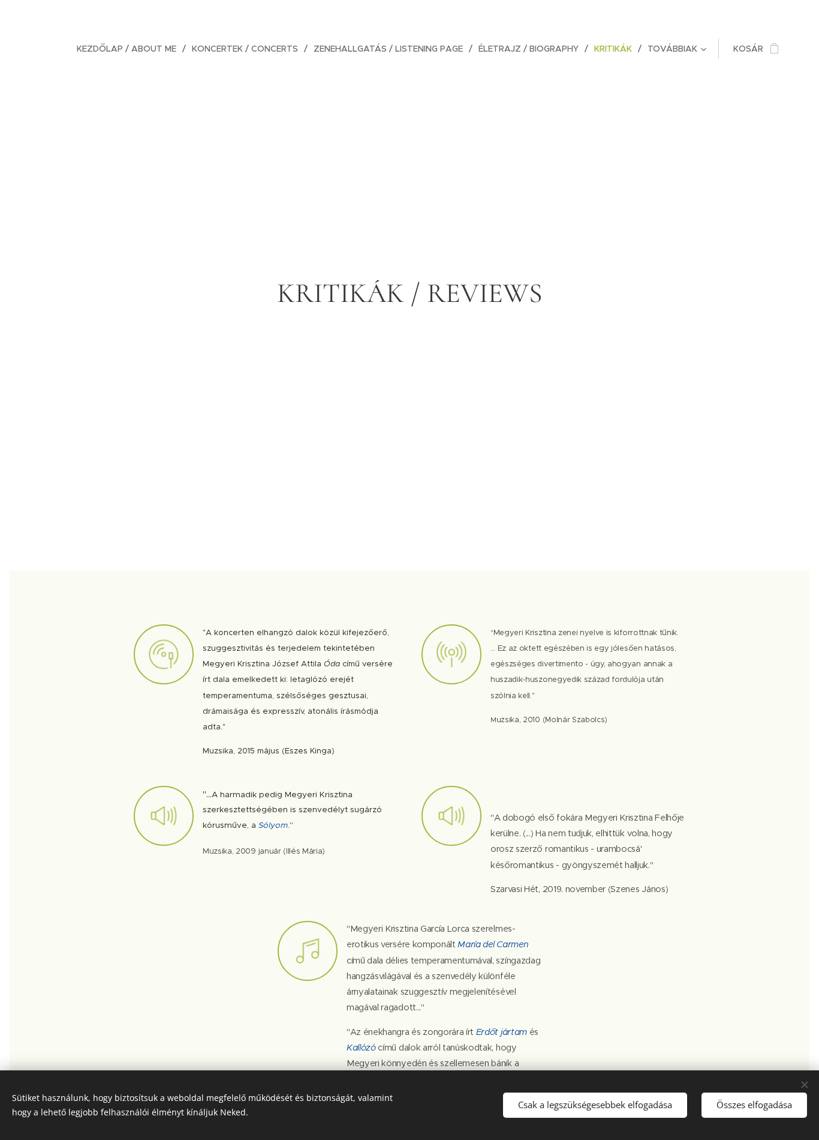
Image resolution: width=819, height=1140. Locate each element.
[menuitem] (130, 49)
